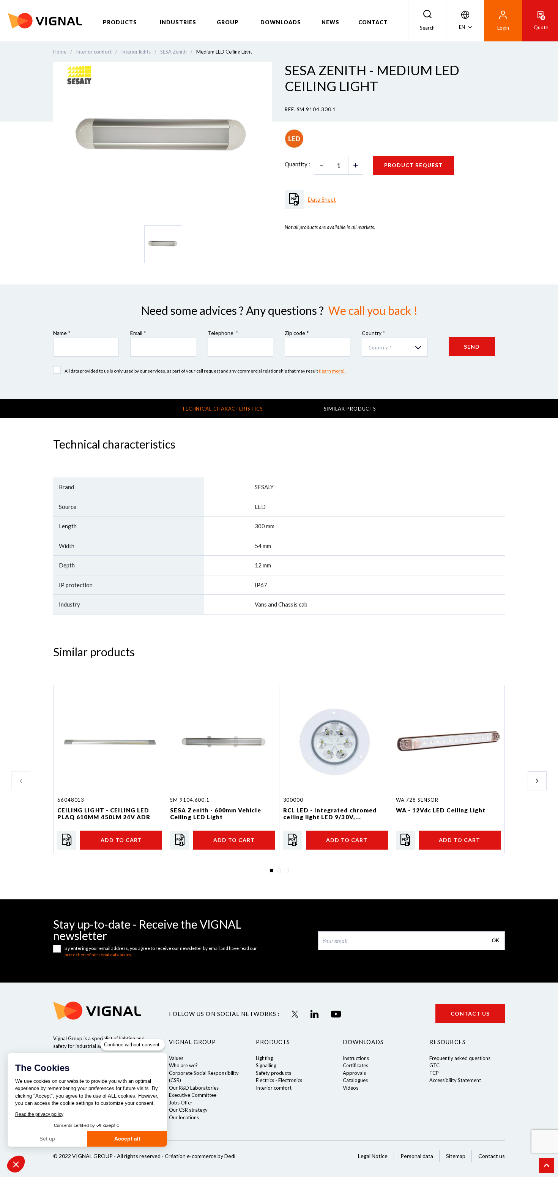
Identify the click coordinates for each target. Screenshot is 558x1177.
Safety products (273, 1073)
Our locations (184, 1117)
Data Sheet (321, 199)
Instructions (356, 1058)
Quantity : (297, 164)
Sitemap (455, 1156)
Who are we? (183, 1065)
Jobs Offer (180, 1103)
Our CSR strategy (188, 1110)
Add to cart (121, 840)
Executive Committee (192, 1095)
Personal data (416, 1156)
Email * (138, 333)
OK (495, 940)
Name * (62, 333)
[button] (16, 1164)
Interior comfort (274, 1088)
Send (472, 346)
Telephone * (223, 333)
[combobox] (394, 347)
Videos (350, 1088)
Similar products (350, 409)
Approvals (354, 1073)
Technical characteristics (222, 409)
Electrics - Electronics (279, 1080)
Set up (47, 1139)
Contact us (470, 1013)
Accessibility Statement (455, 1080)
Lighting (264, 1058)
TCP (434, 1073)
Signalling (266, 1065)
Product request (413, 165)
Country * (373, 333)
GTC (434, 1065)
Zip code (297, 333)
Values (176, 1058)
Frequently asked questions (459, 1058)
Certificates (355, 1065)
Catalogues (355, 1080)
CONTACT (373, 22)
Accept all (127, 1139)
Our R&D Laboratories (194, 1088)
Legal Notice (373, 1156)
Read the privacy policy (39, 1114)
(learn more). (332, 371)
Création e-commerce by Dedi (200, 1156)
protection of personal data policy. (98, 954)
